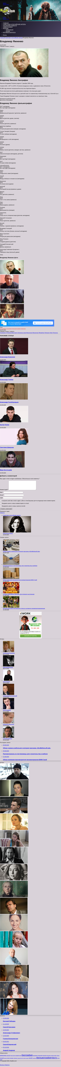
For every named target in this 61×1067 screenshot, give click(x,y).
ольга (24, 1058)
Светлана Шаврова (7, 447)
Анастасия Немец (8, 533)
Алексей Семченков (8, 724)
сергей (30, 1058)
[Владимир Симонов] (14, 913)
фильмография (16, 328)
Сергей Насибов (7, 738)
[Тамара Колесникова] (14, 896)
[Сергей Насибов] (8, 737)
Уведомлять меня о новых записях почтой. (13, 506)
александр (3, 1055)
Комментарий (4, 489)
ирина (58, 1055)
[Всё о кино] (7, 15)
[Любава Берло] (14, 947)
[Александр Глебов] (14, 376)
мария (8, 1058)
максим (5, 1058)
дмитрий (40, 1055)
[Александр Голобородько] (14, 399)
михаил (11, 1058)
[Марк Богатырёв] (12, 467)
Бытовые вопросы (9, 32)
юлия (58, 1058)
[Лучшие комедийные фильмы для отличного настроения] (11, 593)
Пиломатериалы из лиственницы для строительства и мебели (20, 565)
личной (2, 1058)
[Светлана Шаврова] (14, 444)
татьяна (34, 1058)
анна (20, 1055)
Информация (9, 29)
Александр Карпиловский (10, 696)
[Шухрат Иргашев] (14, 964)
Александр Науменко (9, 653)
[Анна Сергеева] (14, 930)
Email (2, 495)
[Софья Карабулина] (14, 880)
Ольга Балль (6, 681)
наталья (15, 1058)
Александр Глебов (6, 379)
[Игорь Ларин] (14, 863)
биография (3, 328)
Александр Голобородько (9, 402)
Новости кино (7, 27)
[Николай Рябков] (14, 980)
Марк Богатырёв (6, 470)
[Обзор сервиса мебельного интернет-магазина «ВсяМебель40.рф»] (11, 550)
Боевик (8, 31)
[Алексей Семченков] (8, 723)
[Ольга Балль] (8, 680)
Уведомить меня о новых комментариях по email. (15, 503)
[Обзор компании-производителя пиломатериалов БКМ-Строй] (11, 578)
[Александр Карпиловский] (8, 694)
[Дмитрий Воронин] (8, 666)
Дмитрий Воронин (8, 667)
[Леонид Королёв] (14, 779)
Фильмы (5, 28)
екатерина (48, 1055)
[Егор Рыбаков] (8, 708)
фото (54, 1058)
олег (22, 1058)
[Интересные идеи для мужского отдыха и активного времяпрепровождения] (11, 607)
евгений (44, 1055)
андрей (17, 1055)
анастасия (13, 1055)
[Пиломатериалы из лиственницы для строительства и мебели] (11, 564)
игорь (55, 1055)
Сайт (1, 497)
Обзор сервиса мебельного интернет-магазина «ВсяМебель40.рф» (21, 551)
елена (52, 1055)
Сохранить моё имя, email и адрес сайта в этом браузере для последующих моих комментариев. (28, 500)
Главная (2, 37)
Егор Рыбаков (7, 710)
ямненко (23, 328)
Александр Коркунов (7, 357)
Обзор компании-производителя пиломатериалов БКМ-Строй (20, 580)
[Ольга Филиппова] (14, 997)
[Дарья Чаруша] (14, 829)
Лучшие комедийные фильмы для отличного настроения (18, 594)
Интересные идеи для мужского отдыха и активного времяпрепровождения (24, 608)
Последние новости (10, 25)
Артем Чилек (4, 425)
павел (27, 1058)
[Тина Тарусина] (14, 1014)
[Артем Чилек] (14, 422)
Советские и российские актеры (14, 24)
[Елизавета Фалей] (14, 796)
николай (19, 1058)
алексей (8, 1055)
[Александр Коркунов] (14, 354)
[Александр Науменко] (8, 651)
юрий (1, 1059)
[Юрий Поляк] (14, 812)
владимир (9, 328)
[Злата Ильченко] (14, 846)
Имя (1, 492)
